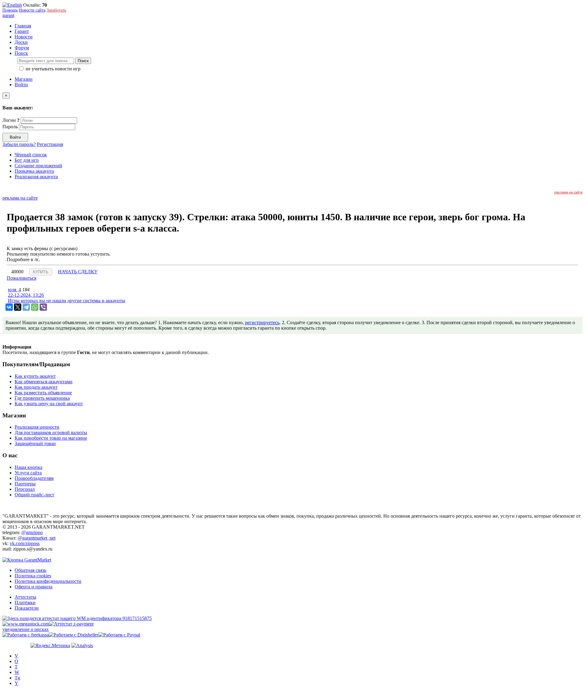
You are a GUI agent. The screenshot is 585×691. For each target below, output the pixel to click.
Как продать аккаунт (36, 387)
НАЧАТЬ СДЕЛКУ (78, 271)
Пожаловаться (21, 278)
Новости (24, 36)
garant (8, 15)
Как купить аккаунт (35, 376)
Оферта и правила (33, 586)
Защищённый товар (35, 443)
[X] (17, 307)
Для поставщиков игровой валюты (51, 432)
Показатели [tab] (27, 608)
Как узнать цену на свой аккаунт (49, 403)
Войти (21, 84)
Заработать (56, 10)
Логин (11, 120)
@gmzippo (32, 532)
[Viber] (43, 307)
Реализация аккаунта (36, 176)
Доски (21, 42)
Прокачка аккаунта (34, 171)
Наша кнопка (28, 467)
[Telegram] (26, 307)
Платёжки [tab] (25, 602)
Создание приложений (38, 165)
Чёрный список (31, 154)
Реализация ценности (37, 427)
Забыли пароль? (19, 144)
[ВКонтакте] (9, 307)
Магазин (24, 79)
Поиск (83, 60)
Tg (17, 677)
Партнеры (25, 483)
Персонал (25, 489)
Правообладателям (34, 478)
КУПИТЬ (40, 272)
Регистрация (50, 144)
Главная (23, 25)
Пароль (10, 126)
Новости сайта (32, 10)
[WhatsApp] (34, 307)
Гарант (22, 31)
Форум (22, 47)
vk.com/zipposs (25, 543)
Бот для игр (27, 160)
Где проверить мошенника (42, 398)
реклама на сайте (568, 192)
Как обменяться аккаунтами (44, 381)
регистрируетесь (262, 322)
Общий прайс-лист (34, 494)
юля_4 (14, 289)
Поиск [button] (21, 53)
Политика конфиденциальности (48, 581)
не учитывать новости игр (52, 68)
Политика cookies (33, 575)
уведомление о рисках (25, 629)
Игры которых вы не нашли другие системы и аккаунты (66, 300)
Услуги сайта (28, 472)
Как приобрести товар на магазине (51, 438)
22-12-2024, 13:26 (26, 295)
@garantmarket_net (36, 537)
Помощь (10, 10)
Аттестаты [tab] (25, 597)
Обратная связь (30, 570)
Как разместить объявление (43, 392)
